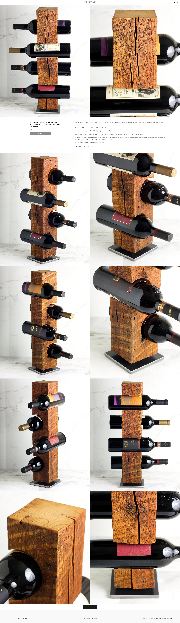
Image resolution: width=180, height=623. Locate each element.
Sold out (40, 133)
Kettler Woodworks (92, 618)
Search (83, 614)
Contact (96, 614)
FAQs (89, 614)
